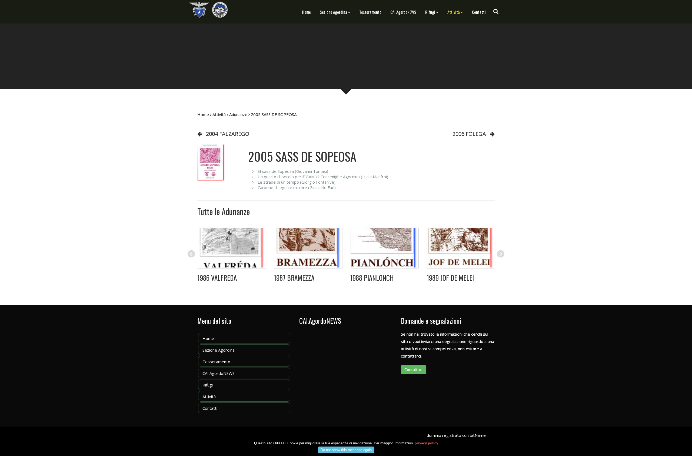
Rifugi (430, 12)
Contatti (479, 12)
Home (306, 12)
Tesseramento (370, 12)
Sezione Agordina (333, 12)
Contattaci (413, 369)
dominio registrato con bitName (456, 435)
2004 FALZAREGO (227, 133)
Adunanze (238, 114)
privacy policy (426, 443)
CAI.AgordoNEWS (403, 12)
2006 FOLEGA (469, 133)
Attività (453, 12)
